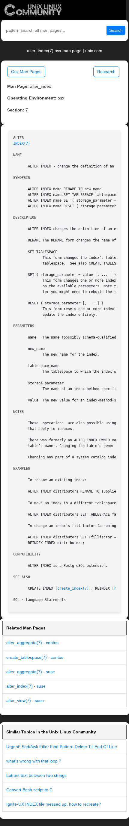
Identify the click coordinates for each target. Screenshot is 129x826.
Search (116, 30)
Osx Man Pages (26, 71)
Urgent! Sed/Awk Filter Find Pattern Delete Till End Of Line (61, 746)
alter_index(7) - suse (26, 686)
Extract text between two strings (36, 775)
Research (106, 71)
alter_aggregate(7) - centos (32, 642)
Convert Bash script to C (29, 789)
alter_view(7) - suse (25, 700)
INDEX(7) (21, 143)
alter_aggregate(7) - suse (30, 671)
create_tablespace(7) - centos (34, 657)
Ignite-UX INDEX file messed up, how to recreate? (53, 804)
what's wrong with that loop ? (33, 761)
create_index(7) (73, 588)
